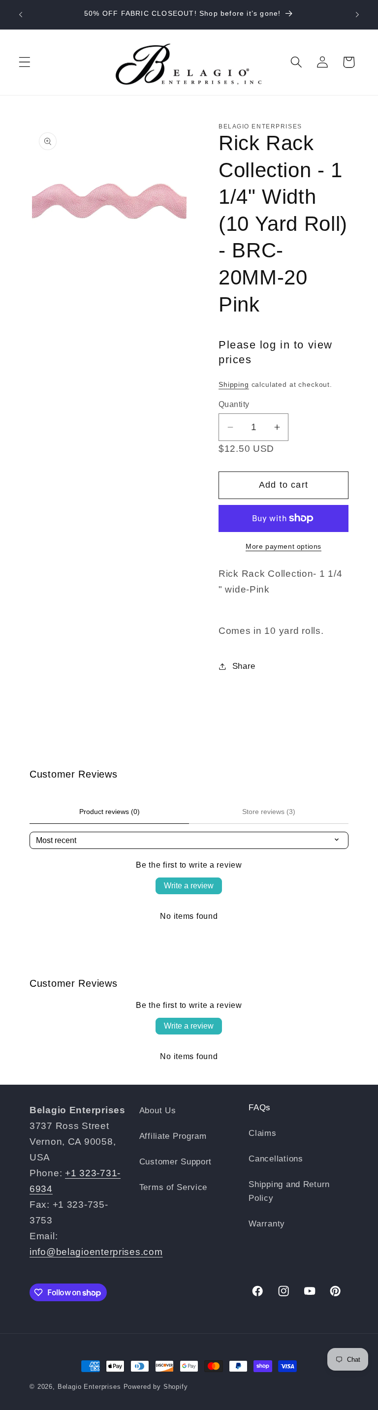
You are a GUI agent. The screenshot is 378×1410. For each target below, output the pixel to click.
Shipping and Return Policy (289, 1191)
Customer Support (175, 1161)
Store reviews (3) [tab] (268, 811)
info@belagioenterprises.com (96, 1252)
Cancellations (276, 1158)
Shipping (234, 384)
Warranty (267, 1223)
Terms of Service (173, 1187)
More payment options (283, 546)
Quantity (234, 404)
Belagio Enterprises (89, 1386)
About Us (157, 1110)
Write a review (189, 885)
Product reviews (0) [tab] (109, 811)
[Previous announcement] (21, 15)
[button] (25, 62)
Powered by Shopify (156, 1386)
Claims (262, 1133)
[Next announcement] (357, 15)
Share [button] (243, 666)
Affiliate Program (173, 1136)
